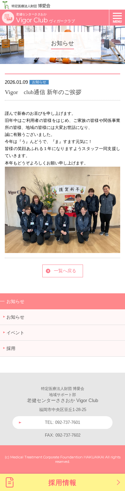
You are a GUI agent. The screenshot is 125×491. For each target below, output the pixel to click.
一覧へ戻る (65, 270)
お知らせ (15, 301)
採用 (10, 348)
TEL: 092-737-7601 (62, 422)
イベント (15, 332)
